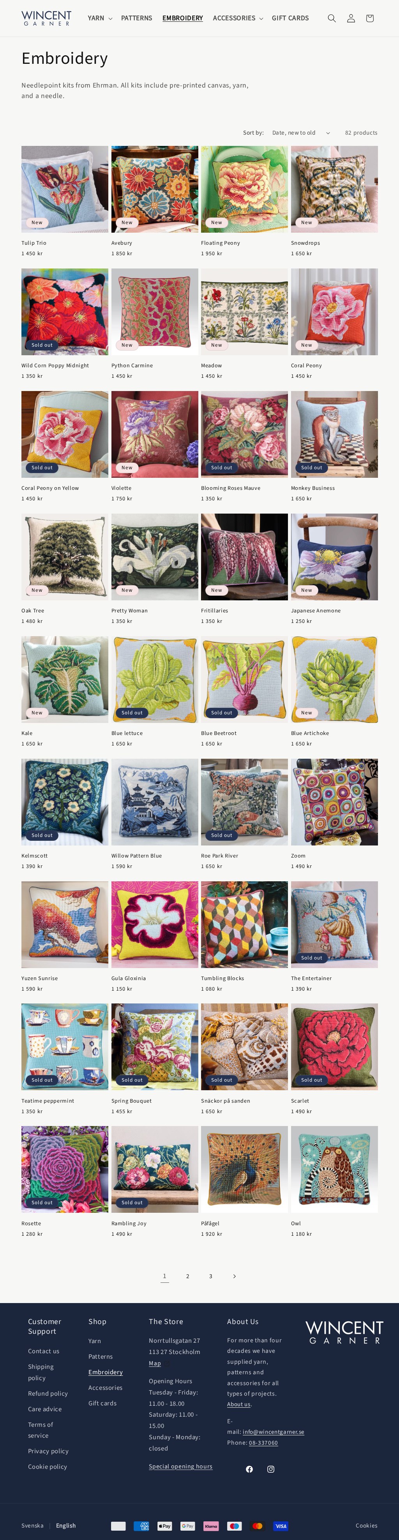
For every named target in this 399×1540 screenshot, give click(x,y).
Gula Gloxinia (129, 978)
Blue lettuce (127, 733)
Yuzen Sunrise (39, 978)
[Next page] (234, 1276)
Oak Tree (32, 611)
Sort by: (253, 132)
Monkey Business (313, 488)
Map (155, 1363)
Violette (121, 488)
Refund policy (48, 1393)
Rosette (31, 1224)
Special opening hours (181, 1466)
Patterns (100, 1356)
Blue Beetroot (219, 733)
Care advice (45, 1409)
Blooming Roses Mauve (230, 488)
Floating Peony (220, 243)
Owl (296, 1224)
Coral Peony (306, 366)
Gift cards (102, 1403)
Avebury (122, 243)
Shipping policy (41, 1372)
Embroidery (105, 1372)
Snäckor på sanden (225, 1101)
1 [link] (165, 1276)
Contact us (44, 1351)
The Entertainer (311, 978)
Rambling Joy (129, 1224)
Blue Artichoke (310, 733)
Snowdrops (305, 243)
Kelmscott (34, 856)
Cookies (367, 1526)
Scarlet (300, 1101)
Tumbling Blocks (222, 978)
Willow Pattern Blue (136, 856)
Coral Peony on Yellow (50, 488)
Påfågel (210, 1224)
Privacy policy (48, 1451)
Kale (27, 733)
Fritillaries (214, 611)
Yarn (94, 1341)
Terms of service (40, 1430)
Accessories (105, 1388)
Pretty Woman (129, 611)
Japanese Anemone (316, 611)
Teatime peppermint (47, 1101)
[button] (99, 18)
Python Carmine (132, 366)
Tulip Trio (34, 243)
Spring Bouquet (131, 1101)
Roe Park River (219, 856)
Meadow (211, 366)
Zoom (298, 856)
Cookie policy (48, 1467)
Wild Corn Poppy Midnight (55, 366)
